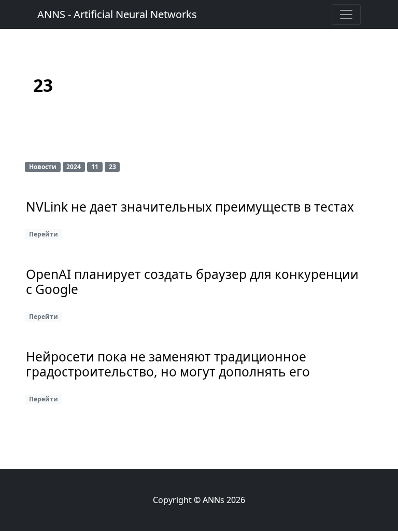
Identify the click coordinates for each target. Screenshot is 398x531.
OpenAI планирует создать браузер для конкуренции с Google (192, 282)
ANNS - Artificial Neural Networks (117, 14)
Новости (42, 166)
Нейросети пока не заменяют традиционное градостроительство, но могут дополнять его (168, 364)
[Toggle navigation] (346, 14)
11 (94, 166)
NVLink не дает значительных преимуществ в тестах (190, 207)
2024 (73, 166)
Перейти (43, 234)
